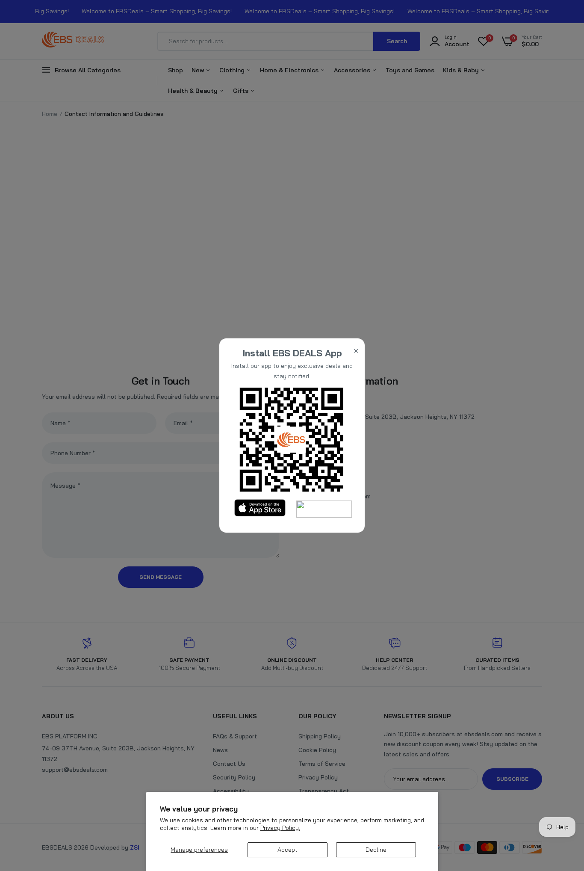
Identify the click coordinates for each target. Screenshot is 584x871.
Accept (287, 849)
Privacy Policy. (280, 828)
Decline (376, 849)
